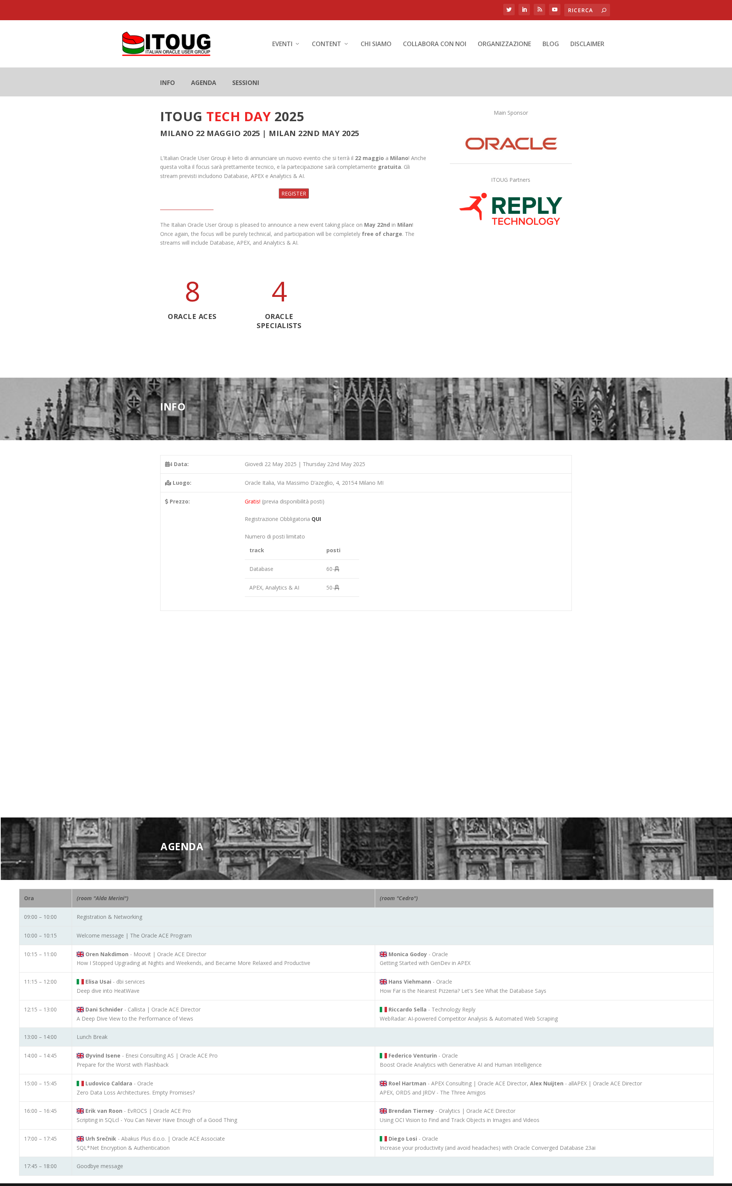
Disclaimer (587, 44)
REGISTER (293, 193)
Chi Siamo (376, 44)
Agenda (203, 83)
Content (326, 44)
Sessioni (245, 83)
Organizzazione (504, 44)
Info (167, 83)
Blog (551, 44)
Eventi (282, 44)
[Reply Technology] (510, 222)
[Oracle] (511, 158)
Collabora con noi (434, 44)
